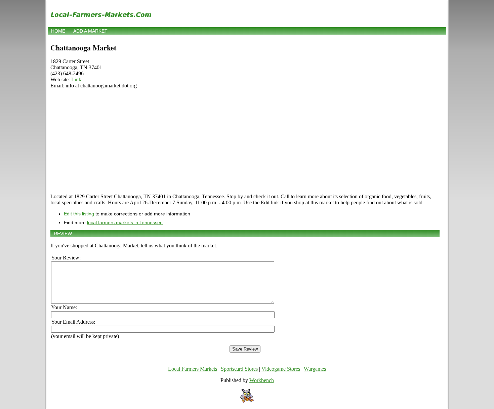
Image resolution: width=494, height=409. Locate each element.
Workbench (261, 380)
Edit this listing (79, 213)
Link (76, 79)
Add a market (90, 31)
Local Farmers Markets (192, 369)
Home (58, 31)
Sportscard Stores (239, 369)
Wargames (315, 369)
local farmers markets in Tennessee (125, 222)
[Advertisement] (245, 141)
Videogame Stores (280, 369)
